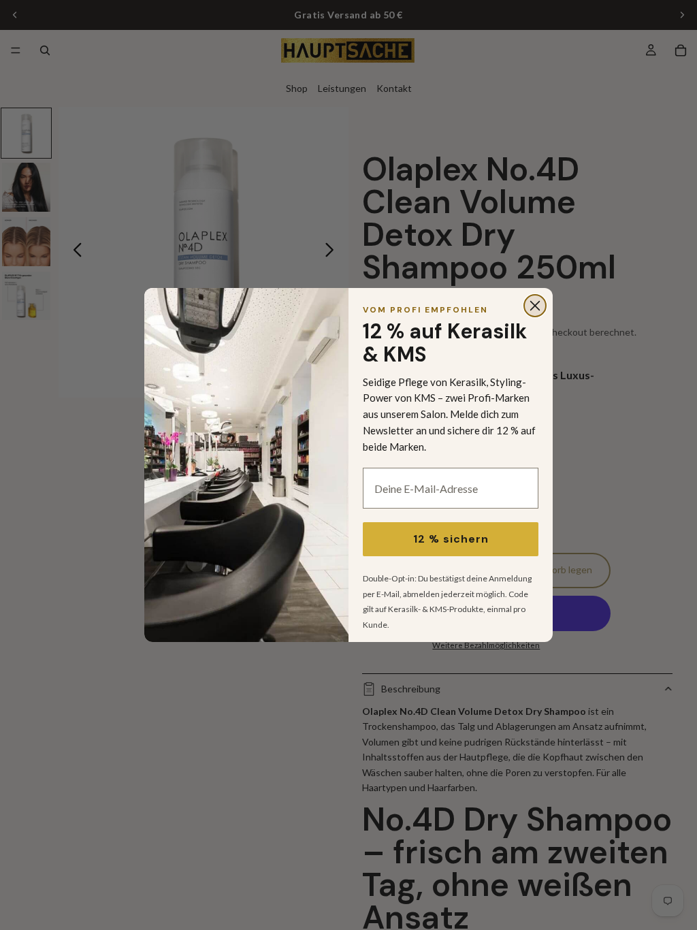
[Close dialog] (535, 306)
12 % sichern (451, 539)
